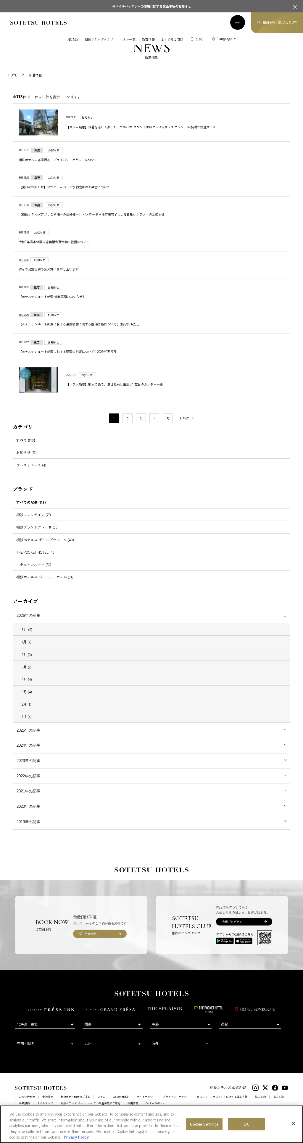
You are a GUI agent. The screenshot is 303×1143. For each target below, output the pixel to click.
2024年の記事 (28, 745)
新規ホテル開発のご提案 (75, 1096)
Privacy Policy (76, 1137)
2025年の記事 (28, 730)
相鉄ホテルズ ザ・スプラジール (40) (45, 539)
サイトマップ (45, 1103)
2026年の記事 (28, 615)
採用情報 (133, 1103)
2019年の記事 (28, 822)
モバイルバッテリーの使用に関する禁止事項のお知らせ (151, 6)
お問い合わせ (27, 1096)
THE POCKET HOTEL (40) (36, 552)
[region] (151, 1124)
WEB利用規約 (121, 1096)
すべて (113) (25, 439)
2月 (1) (26, 704)
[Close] (293, 1123)
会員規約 (24, 1103)
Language (224, 38)
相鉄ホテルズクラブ (99, 39)
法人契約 (260, 1096)
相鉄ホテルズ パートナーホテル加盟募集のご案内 (90, 1103)
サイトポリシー (146, 1096)
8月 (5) (27, 629)
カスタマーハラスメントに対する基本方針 (222, 1096)
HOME (72, 39)
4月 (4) (27, 679)
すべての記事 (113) (31, 502)
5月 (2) (27, 666)
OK (246, 1124)
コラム (101, 1096)
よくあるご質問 (172, 39)
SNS (200, 39)
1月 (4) (27, 716)
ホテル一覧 (127, 39)
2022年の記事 (28, 776)
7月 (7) (26, 641)
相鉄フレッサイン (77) (33, 514)
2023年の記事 (28, 760)
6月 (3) (27, 654)
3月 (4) (27, 691)
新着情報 (148, 39)
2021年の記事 (28, 791)
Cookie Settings (204, 1124)
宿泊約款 (278, 1096)
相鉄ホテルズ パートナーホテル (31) (44, 576)
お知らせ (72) (26, 452)
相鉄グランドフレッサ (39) (37, 526)
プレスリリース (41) (32, 464)
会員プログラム (232, 921)
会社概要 (47, 1096)
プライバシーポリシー (176, 1096)
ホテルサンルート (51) (33, 564)
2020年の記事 (28, 806)
